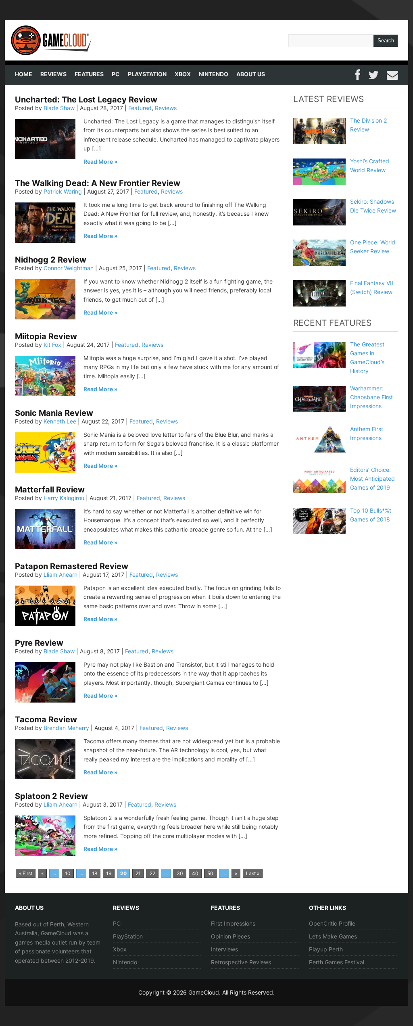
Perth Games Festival (336, 962)
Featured (140, 107)
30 (180, 873)
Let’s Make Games (333, 936)
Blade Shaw (59, 107)
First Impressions (233, 923)
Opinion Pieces (230, 936)
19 (108, 873)
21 (138, 873)
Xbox (183, 74)
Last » (252, 873)
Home (23, 74)
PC (116, 74)
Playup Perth (326, 949)
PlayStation (147, 74)
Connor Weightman (69, 268)
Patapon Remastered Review (71, 566)
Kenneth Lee (60, 421)
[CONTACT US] (392, 73)
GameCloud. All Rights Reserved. (231, 992)
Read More (98, 161)
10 (68, 873)
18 (94, 873)
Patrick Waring (63, 191)
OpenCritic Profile (332, 923)
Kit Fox (52, 344)
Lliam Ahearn (60, 574)
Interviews (224, 949)
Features (89, 74)
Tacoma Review (46, 719)
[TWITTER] (373, 73)
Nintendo (213, 74)
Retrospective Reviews (241, 962)
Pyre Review (39, 643)
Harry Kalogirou (64, 497)
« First (25, 873)
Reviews (53, 74)
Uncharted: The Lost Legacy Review (86, 99)
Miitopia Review (46, 336)
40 (195, 873)
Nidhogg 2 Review (50, 260)
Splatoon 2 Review (51, 796)
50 (210, 873)
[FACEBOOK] (357, 73)
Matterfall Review (50, 489)
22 (152, 873)
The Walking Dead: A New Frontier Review (97, 183)
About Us (250, 74)
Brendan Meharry (66, 727)
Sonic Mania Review (54, 413)
